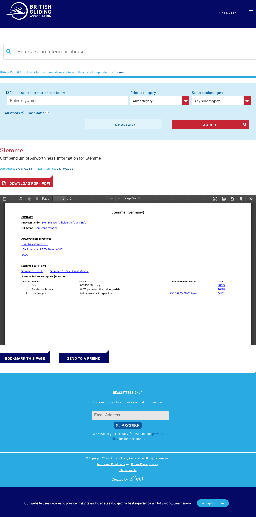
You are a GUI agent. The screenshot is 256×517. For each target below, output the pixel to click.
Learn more (182, 503)
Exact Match (35, 113)
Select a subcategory (207, 96)
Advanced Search (124, 124)
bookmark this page (25, 358)
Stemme (120, 72)
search (209, 125)
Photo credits (128, 470)
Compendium (101, 72)
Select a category (143, 96)
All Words (12, 113)
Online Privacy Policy (144, 464)
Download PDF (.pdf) (29, 183)
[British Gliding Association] (26, 11)
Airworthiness (78, 72)
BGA (3, 72)
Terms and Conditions (111, 464)
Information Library (50, 72)
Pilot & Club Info (21, 72)
